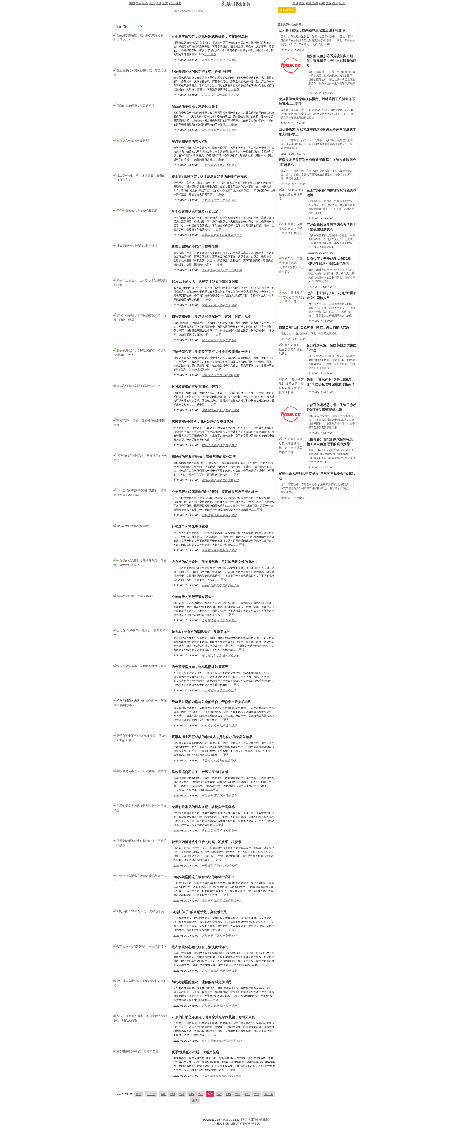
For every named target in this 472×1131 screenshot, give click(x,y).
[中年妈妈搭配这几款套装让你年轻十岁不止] (140, 877)
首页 (138, 1094)
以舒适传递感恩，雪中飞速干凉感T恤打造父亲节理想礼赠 (331, 407)
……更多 (210, 54)
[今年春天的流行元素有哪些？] (134, 595)
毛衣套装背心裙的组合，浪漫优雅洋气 (200, 946)
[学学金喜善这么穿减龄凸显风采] (135, 210)
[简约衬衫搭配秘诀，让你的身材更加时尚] (140, 982)
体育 (295, 3)
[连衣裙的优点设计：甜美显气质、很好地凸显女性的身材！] (140, 562)
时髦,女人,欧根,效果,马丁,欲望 (219, 305)
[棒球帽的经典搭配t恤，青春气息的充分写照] (140, 457)
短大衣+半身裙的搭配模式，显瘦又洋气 (201, 631)
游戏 (329, 3)
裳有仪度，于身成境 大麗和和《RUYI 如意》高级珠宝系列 (329, 261)
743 (172, 1094)
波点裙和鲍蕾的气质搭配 (190, 141)
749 (228, 1094)
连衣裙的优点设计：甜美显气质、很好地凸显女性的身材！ (215, 561)
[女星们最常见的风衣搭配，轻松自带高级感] (140, 807)
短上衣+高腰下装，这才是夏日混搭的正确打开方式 (209, 176)
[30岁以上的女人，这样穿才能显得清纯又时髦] (140, 282)
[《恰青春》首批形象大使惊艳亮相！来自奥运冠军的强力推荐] (292, 445)
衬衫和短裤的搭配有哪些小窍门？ (196, 386)
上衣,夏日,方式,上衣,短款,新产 (219, 200)
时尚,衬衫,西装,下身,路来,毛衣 (219, 795)
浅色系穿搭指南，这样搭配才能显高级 (200, 666)
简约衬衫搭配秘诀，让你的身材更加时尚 (201, 981)
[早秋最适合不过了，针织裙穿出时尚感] (139, 770)
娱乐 (302, 3)
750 (237, 1094)
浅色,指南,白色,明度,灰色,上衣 (219, 690)
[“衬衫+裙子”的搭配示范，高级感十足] (138, 911)
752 (256, 1094)
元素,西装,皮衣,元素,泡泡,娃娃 (219, 620)
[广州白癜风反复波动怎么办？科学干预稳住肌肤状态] (292, 228)
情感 (159, 3)
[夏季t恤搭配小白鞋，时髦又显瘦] (135, 1051)
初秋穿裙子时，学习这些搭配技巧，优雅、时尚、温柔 (211, 316)
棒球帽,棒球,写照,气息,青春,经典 (220, 480)
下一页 (268, 1094)
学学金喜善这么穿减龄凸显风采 (195, 211)
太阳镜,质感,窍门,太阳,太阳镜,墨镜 (222, 270)
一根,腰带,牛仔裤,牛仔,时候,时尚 (220, 865)
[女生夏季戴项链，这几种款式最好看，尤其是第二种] (140, 37)
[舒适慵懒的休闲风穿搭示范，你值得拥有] (140, 72)
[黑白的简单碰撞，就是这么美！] (135, 105)
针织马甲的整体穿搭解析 (190, 526)
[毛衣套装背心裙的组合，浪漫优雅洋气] (139, 946)
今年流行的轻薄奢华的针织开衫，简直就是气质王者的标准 (215, 491)
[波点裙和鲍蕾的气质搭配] (131, 140)
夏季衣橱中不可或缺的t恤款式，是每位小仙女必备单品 (212, 736)
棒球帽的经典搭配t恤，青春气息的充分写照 (204, 456)
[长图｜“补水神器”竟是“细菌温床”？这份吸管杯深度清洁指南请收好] (292, 385)
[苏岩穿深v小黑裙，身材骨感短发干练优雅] (140, 422)
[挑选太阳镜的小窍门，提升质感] (135, 245)
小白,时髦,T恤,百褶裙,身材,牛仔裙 (221, 1075)
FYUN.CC (226, 1119)
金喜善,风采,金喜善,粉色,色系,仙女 (222, 235)
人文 (165, 3)
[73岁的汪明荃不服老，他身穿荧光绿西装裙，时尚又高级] (140, 1017)
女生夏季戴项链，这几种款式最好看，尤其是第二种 (210, 36)
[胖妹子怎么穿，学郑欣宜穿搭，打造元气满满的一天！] (140, 352)
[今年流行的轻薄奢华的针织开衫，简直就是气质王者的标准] (140, 492)
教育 (335, 3)
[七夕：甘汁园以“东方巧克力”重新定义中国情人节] (292, 297)
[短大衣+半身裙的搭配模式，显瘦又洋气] (140, 632)
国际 (139, 3)
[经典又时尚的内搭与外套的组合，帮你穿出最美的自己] (140, 702)
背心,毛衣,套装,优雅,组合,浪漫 (219, 970)
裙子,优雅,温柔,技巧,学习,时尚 (219, 340)
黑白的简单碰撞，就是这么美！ (195, 106)
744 (181, 1094)
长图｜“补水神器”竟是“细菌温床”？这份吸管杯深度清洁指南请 (331, 382)
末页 (195, 1100)
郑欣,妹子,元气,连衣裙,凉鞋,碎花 (220, 375)
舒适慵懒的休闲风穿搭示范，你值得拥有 (201, 71)
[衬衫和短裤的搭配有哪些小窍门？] (137, 385)
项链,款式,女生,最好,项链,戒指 (219, 60)
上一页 (151, 1094)
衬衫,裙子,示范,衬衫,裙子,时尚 (219, 935)
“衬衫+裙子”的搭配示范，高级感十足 (199, 911)
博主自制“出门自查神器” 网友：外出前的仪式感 (314, 327)
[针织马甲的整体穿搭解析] (131, 525)
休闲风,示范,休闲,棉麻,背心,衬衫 (220, 95)
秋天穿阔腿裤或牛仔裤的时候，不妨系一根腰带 (206, 841)
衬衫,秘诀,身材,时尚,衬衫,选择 (219, 1005)
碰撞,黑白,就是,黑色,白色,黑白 (219, 130)
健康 (178, 3)
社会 (145, 3)
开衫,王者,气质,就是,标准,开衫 (219, 515)
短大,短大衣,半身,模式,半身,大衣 (220, 655)
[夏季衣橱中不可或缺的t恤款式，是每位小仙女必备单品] (140, 737)
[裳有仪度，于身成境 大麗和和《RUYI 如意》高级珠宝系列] (292, 264)
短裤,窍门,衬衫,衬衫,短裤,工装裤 (220, 410)
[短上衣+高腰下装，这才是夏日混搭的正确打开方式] (140, 177)
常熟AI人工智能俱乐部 (254, 1119)
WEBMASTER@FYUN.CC (245, 1123)
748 (218, 1094)
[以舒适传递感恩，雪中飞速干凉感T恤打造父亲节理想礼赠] (290, 414)
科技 (322, 3)
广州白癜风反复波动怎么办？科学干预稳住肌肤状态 (331, 227)
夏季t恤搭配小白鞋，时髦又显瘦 (195, 1052)
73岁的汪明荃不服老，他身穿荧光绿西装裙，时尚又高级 (213, 1017)
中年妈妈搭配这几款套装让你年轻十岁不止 (203, 876)
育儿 (342, 3)
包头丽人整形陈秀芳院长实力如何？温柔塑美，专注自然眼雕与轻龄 (331, 60)
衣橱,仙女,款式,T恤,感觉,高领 (219, 760)
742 (163, 1094)
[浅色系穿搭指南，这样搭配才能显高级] (139, 665)
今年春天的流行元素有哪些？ (193, 596)
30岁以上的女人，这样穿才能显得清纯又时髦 (205, 281)
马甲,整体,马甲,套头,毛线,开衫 (219, 550)
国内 (132, 3)
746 (200, 1094)
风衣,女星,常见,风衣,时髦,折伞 (219, 830)
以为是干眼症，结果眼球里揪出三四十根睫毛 (312, 30)
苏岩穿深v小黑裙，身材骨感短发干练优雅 (202, 421)
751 (247, 1094)
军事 (315, 3)
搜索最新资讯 (287, 10)
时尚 (152, 3)
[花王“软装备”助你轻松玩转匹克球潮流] (292, 194)
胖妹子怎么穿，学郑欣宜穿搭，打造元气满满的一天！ (211, 351)
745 (191, 1094)
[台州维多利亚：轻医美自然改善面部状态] (292, 349)
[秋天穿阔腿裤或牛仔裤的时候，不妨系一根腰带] (140, 842)
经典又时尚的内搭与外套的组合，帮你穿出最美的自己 (211, 701)
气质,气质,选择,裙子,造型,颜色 (219, 165)
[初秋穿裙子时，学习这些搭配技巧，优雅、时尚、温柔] (140, 317)
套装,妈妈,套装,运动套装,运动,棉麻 (222, 900)
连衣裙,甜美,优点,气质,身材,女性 (220, 585)
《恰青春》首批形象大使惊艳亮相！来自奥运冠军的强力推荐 (330, 441)
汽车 (172, 3)
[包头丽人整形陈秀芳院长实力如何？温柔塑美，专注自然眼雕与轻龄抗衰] (290, 65)
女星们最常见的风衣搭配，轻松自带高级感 (203, 806)
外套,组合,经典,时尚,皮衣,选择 (219, 725)
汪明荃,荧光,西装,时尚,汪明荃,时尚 (222, 1040)
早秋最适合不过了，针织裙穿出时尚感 (200, 771)
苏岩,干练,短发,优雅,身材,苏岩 (219, 445)
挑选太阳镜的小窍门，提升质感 (195, 246)
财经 (309, 3)
